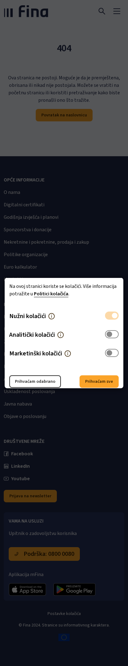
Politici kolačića (51, 293)
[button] (51, 316)
